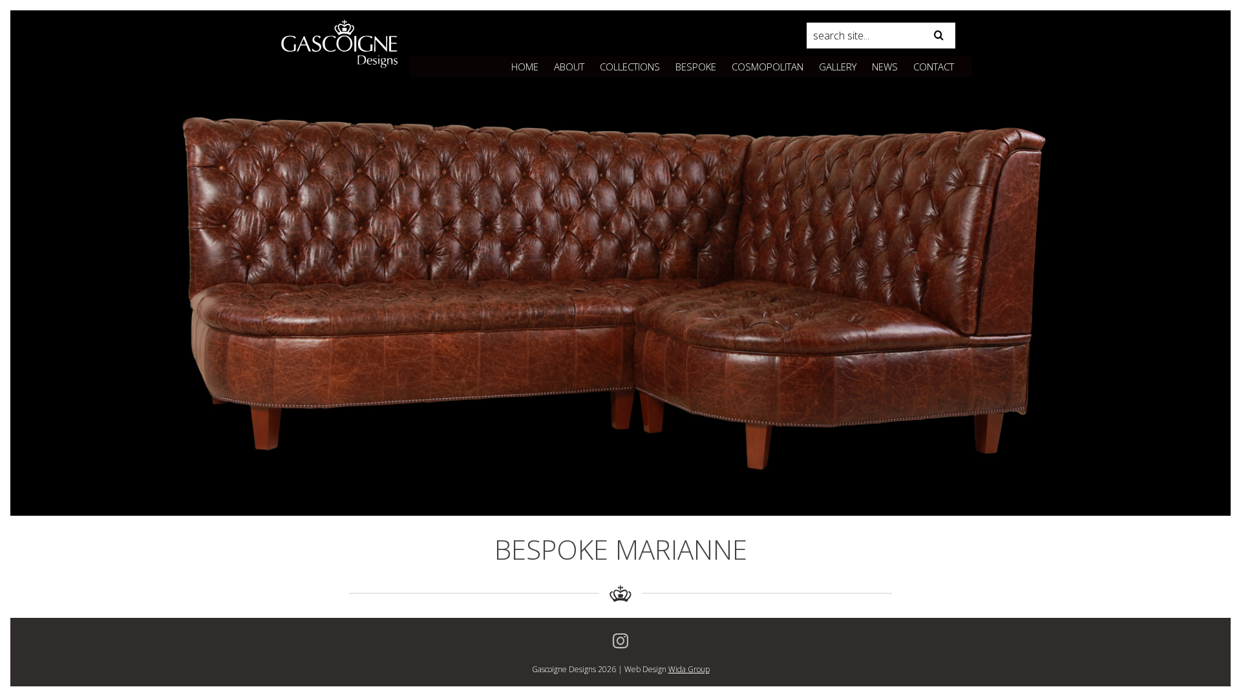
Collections (630, 66)
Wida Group (689, 669)
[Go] (939, 35)
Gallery (837, 66)
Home (524, 66)
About (569, 66)
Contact (933, 66)
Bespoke (695, 66)
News (885, 66)
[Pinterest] (620, 641)
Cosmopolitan (767, 66)
